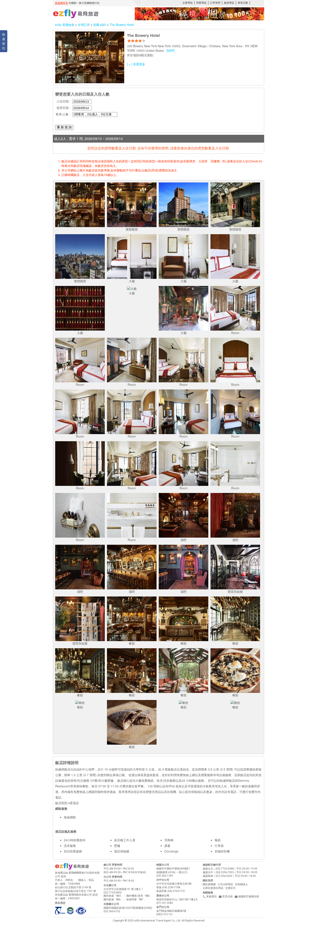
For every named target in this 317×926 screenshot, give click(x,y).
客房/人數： (64, 114)
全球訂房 (84, 24)
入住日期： (64, 101)
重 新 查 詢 (64, 127)
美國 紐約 (100, 24)
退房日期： (64, 107)
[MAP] (170, 50)
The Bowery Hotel (122, 24)
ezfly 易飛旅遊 (64, 24)
